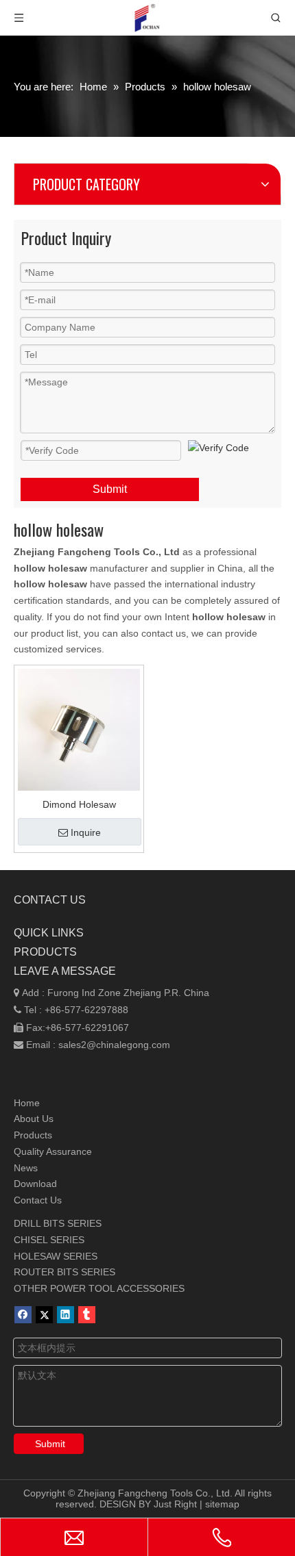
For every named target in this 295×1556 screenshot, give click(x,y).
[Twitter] (44, 1314)
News (26, 1167)
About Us (34, 1118)
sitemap (222, 1503)
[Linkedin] (65, 1314)
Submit (110, 489)
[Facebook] (23, 1314)
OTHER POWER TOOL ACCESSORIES (99, 1288)
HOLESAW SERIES (55, 1256)
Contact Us (38, 1200)
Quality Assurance (53, 1151)
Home (27, 1102)
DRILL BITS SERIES (58, 1223)
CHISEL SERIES (49, 1239)
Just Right (175, 1503)
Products (33, 1135)
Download (35, 1183)
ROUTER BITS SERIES (64, 1271)
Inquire (86, 832)
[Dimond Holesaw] (79, 729)
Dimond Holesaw (79, 804)
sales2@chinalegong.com (114, 1044)
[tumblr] (86, 1314)
